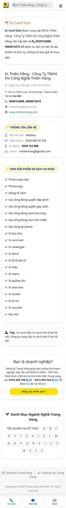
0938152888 (16, 101)
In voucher (15, 307)
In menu (14, 274)
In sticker (14, 294)
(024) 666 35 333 (36, 140)
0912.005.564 (43, 379)
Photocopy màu (19, 179)
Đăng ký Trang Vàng (19, 473)
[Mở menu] (61, 6)
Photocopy (16, 186)
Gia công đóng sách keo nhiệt (28, 220)
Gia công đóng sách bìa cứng (27, 213)
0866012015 (33, 101)
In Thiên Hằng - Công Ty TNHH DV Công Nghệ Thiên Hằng (30, 5)
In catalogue (17, 247)
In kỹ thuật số (17, 260)
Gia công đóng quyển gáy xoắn (28, 206)
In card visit (16, 240)
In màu (13, 267)
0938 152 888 (30, 146)
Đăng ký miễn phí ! (34, 391)
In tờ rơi (14, 301)
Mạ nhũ (13, 314)
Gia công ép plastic (21, 227)
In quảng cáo (17, 280)
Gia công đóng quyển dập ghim (29, 200)
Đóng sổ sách (17, 193)
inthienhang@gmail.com (23, 106)
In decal (14, 254)
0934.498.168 (17, 379)
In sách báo (16, 287)
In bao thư (15, 233)
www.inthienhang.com (23, 112)
